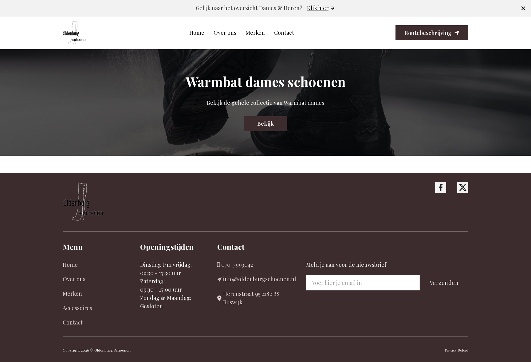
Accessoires (77, 308)
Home (196, 32)
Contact (284, 32)
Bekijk (265, 123)
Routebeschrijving (427, 33)
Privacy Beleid (456, 350)
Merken (255, 32)
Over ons (225, 32)
